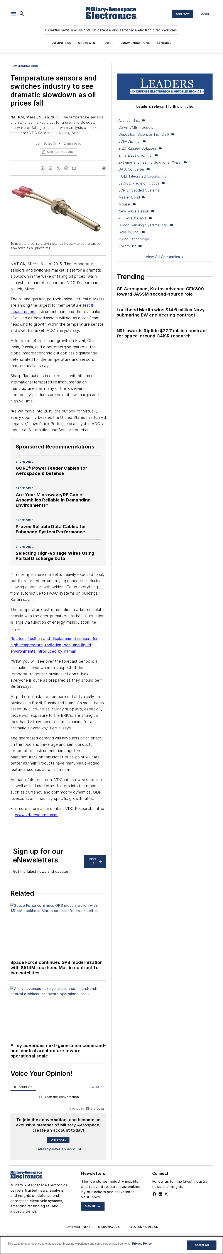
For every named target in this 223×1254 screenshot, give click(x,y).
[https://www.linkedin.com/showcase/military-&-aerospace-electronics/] (160, 1194)
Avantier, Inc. (129, 120)
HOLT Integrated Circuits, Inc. (142, 176)
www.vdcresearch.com (36, 815)
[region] (58, 1098)
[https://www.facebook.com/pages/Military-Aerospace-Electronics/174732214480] (154, 1194)
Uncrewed (87, 42)
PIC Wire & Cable (132, 218)
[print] (104, 168)
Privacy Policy (142, 1243)
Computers (61, 42)
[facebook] (43, 168)
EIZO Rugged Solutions (137, 148)
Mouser (124, 204)
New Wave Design (133, 211)
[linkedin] (50, 168)
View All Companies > (165, 257)
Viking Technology (133, 239)
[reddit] (66, 168)
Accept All (202, 1245)
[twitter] (58, 168)
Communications (135, 42)
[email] (74, 168)
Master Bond (129, 197)
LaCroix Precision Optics (138, 183)
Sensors (164, 42)
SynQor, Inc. (128, 232)
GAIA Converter (131, 169)
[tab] (23, 1087)
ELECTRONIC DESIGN (143, 1226)
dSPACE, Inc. (129, 141)
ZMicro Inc (127, 246)
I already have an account (58, 1149)
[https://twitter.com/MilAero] (166, 1194)
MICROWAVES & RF (111, 1226)
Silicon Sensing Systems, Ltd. (143, 225)
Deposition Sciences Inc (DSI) (143, 134)
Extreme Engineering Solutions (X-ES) (150, 162)
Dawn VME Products (135, 127)
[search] (22, 13)
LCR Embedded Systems (138, 190)
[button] (13, 13)
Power (108, 42)
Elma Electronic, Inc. (135, 155)
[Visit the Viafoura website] (95, 1108)
